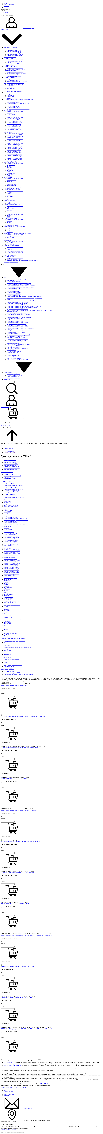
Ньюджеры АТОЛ (11, 62)
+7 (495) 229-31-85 (5, 12)
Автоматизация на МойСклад (14, 294)
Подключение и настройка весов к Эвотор (18, 322)
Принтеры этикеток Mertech (14, 124)
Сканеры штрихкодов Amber (14, 150)
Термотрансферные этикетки (14, 236)
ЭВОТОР (9, 249)
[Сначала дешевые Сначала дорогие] (6, 682)
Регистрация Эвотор (12, 356)
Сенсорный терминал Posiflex (14, 55)
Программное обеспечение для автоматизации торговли (18, 99)
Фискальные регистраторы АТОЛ (15, 61)
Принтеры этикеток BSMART (14, 126)
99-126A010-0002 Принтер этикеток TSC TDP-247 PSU (15, 904)
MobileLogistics (10, 208)
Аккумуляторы (10, 85)
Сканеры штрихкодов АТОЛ (14, 147)
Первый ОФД (10, 96)
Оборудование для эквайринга (11, 245)
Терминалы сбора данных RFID (15, 259)
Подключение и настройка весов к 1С (16, 324)
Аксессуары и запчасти (10, 460)
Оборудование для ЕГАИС (10, 255)
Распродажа (7, 379)
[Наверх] (12, 440)
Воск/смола (10, 232)
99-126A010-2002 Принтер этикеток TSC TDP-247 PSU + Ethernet (17, 966)
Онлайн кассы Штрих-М (10, 70)
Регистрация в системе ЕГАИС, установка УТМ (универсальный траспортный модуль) (29, 310)
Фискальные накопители (10, 57)
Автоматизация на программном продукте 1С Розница (21, 285)
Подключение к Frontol (12, 333)
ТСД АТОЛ (10, 167)
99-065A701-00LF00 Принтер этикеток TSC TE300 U (14, 778)
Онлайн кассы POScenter (10, 66)
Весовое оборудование (9, 212)
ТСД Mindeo (10, 170)
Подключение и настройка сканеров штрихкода (19, 317)
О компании (7, 2)
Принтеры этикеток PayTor (14, 129)
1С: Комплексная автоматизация (15, 281)
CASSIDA (9, 221)
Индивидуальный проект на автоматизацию (18, 109)
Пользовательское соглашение (8, 1129)
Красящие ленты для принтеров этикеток (14, 226)
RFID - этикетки (11, 238)
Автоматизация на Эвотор (13, 295)
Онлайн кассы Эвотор (9, 65)
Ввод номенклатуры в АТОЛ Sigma (16, 337)
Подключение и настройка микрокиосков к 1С (19, 314)
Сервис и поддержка (9, 4)
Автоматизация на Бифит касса (15, 292)
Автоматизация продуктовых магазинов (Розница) (20, 103)
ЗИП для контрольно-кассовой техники (14, 83)
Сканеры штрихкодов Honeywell (15, 148)
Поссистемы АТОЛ (12, 114)
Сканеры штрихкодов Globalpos (15, 145)
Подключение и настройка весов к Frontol (17, 325)
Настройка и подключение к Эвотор (16, 332)
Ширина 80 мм (10, 244)
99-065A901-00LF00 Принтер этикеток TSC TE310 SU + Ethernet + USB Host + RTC (22, 841)
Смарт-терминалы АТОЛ (13, 63)
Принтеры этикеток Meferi (13, 128)
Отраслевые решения (9, 361)
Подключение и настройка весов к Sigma (17, 326)
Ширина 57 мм (10, 243)
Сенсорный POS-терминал (10, 47)
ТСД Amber (10, 174)
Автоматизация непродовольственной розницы (19, 104)
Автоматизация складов (13, 106)
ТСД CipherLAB (11, 173)
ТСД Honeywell (11, 165)
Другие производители (13, 161)
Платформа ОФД (11, 95)
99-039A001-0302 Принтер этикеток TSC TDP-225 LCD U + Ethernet (18, 810)
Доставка (6, 3)
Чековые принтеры (11, 185)
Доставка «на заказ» (9, 1091)
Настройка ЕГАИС (11, 350)
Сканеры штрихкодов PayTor (14, 151)
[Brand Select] (4, 29)
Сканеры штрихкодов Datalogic (15, 156)
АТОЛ (8, 217)
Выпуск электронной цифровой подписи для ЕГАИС (20, 300)
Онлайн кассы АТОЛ (9, 58)
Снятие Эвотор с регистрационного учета (17, 359)
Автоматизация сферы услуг (14, 107)
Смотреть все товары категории (15, 48)
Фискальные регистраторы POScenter (16, 69)
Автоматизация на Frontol (13, 289)
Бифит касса (10, 196)
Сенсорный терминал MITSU (14, 51)
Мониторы (9, 181)
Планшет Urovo (11, 203)
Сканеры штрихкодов (9, 141)
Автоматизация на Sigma (13, 291)
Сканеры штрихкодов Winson (14, 154)
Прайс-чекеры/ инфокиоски (11, 262)
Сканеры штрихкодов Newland (14, 155)
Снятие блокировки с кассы (14, 358)
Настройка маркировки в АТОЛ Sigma (16, 340)
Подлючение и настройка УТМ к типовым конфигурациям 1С (23, 307)
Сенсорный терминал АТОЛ (14, 50)
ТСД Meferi (9, 176)
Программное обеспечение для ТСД (13, 204)
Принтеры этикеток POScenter (14, 122)
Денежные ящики (11, 182)
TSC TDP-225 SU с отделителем (12, 1065)
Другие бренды (11, 130)
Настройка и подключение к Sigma (16, 330)
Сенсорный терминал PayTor (14, 53)
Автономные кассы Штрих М (14, 74)
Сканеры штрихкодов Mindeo (14, 158)
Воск (8, 229)
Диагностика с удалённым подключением (17, 339)
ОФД (5, 92)
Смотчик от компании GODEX (15, 136)
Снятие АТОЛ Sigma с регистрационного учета (19, 344)
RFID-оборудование (9, 256)
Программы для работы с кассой (12, 189)
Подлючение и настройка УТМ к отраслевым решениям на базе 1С (24, 306)
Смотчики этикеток (9, 132)
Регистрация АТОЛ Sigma (13, 343)
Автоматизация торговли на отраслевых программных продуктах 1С (24, 296)
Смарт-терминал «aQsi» (13, 80)
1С (7, 199)
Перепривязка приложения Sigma (15, 341)
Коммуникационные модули (14, 89)
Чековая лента (7, 240)
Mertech (9, 215)
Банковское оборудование (10, 218)
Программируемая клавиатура (14, 186)
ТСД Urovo (9, 169)
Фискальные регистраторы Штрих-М (16, 73)
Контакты (6, 6)
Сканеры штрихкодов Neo (13, 144)
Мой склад (9, 195)
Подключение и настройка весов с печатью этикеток (20, 328)
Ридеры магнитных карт (13, 188)
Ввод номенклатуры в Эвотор (14, 347)
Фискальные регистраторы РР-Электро (17, 81)
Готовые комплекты (12, 253)
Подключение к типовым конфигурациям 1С (18, 335)
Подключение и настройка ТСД (15, 318)
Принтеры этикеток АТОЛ (13, 118)
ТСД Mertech (10, 166)
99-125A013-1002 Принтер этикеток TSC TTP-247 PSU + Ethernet (17, 997)
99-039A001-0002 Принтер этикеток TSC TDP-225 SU (15, 685)
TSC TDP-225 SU (8, 1062)
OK (1, 445)
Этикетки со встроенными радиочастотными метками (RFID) (22, 260)
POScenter (9, 113)
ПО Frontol (9, 192)
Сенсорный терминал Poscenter (15, 54)
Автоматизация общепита (13, 102)
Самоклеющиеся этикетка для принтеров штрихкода (17, 233)
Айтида (9, 197)
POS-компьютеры (11, 180)
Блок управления (11, 88)
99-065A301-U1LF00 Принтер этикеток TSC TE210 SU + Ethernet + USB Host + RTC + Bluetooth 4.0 (26, 935)
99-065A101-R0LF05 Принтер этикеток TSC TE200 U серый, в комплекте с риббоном (23, 716)
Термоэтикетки (10, 237)
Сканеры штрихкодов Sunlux (14, 152)
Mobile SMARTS (11, 210)
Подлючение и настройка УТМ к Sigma (17, 304)
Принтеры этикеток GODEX (14, 121)
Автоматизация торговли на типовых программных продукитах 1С (24, 298)
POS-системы (7, 110)
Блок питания (10, 87)
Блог (5, 1090)
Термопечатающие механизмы (14, 91)
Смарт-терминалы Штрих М (14, 76)
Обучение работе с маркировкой (15, 354)
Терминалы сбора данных (10, 162)
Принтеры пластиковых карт (11, 225)
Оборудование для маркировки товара (13, 251)
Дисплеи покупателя (12, 184)
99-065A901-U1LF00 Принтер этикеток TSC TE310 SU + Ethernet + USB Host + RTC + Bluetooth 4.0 (26, 1029)
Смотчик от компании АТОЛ (14, 135)
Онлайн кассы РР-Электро (10, 77)
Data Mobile (10, 207)
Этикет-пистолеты (8, 223)
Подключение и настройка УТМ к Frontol (17, 302)
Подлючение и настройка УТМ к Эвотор (17, 309)
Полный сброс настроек (13, 355)
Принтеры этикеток (9, 115)
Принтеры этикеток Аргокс (14, 125)
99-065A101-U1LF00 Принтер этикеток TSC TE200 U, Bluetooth (17, 872)
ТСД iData (9, 171)
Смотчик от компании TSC (14, 137)
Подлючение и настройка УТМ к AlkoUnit (17, 303)
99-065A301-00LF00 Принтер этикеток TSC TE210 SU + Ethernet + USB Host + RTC (22, 747)
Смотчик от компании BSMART (15, 139)
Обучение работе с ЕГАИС (13, 352)
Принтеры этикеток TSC (13, 120)
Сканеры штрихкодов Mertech (14, 159)
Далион (9, 193)
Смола (8, 230)
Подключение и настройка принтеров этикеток (19, 315)
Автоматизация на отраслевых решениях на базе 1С (20, 284)
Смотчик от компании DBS (14, 140)
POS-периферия (8, 177)
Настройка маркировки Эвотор (15, 351)
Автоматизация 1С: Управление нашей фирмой (19, 283)
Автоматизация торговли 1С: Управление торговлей (20, 287)
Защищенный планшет (9, 200)
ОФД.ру (9, 98)
